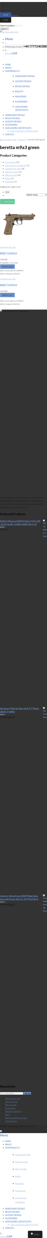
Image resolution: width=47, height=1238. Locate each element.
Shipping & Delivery (13, 1111)
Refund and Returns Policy (16, 1118)
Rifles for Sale (22, 86)
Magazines (20, 96)
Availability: (5, 262)
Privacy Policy (11, 1121)
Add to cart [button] (7, 266)
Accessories (21, 101)
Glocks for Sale (23, 81)
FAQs (7, 1114)
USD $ (7, 15)
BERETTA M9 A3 (8, 253)
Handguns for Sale (25, 76)
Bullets (19, 91)
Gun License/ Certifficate (16, 165)
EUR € (7, 20)
